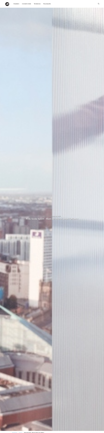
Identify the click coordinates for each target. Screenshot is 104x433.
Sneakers (16, 4)
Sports (45, 216)
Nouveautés (47, 4)
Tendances (37, 4)
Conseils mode (26, 4)
